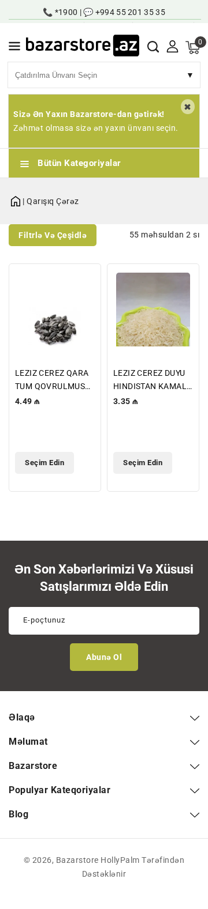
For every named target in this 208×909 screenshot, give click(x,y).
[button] (14, 48)
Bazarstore (77, 860)
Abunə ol (104, 657)
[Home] (16, 199)
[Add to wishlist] (85, 280)
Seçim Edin (44, 462)
